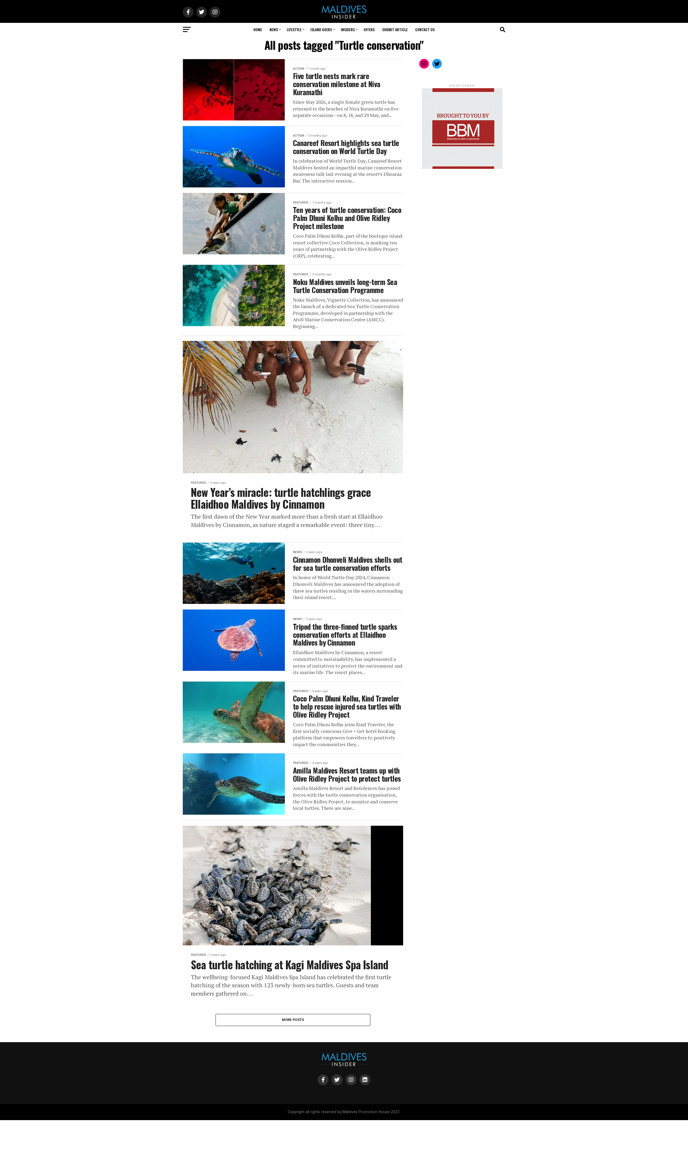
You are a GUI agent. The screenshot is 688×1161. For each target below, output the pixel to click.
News (274, 29)
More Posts (293, 1020)
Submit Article (395, 29)
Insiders (348, 29)
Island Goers (321, 29)
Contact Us (425, 29)
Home (257, 29)
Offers (369, 29)
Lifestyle (294, 29)
